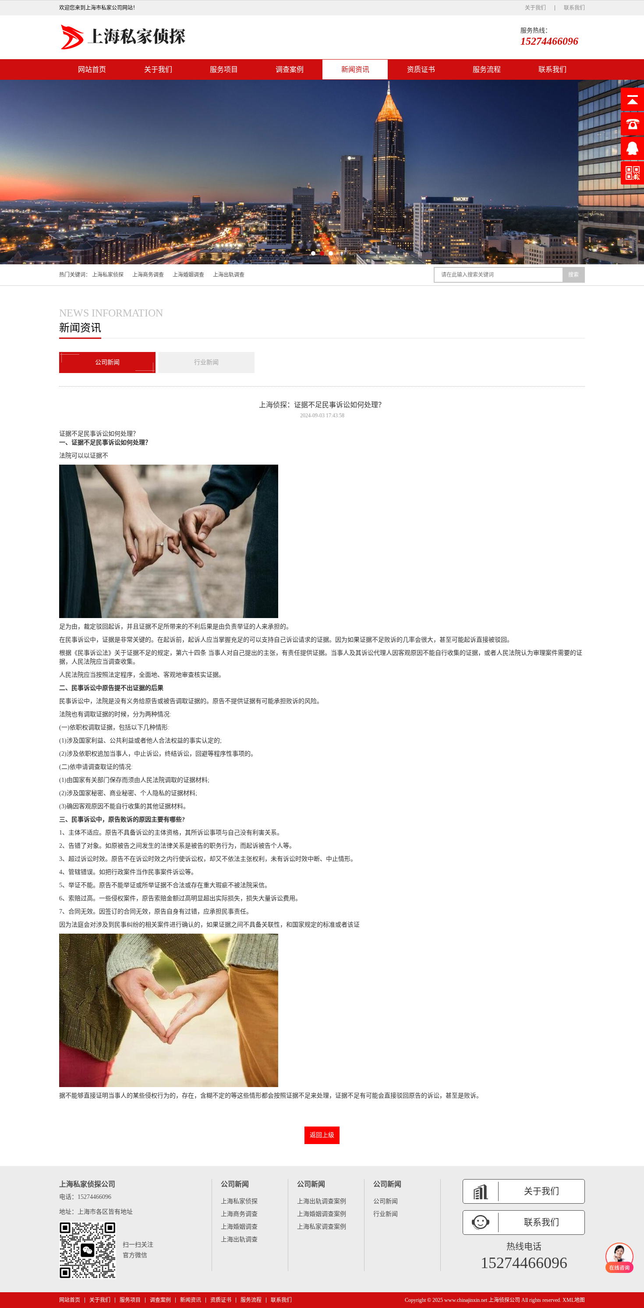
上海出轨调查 (228, 275)
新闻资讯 (355, 69)
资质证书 (421, 69)
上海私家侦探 (108, 275)
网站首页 (92, 69)
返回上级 (322, 1135)
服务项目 (224, 69)
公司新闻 (107, 362)
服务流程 (487, 69)
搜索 (573, 275)
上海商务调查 (148, 275)
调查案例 (290, 69)
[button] (313, 253)
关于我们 (535, 8)
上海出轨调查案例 (321, 1201)
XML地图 (574, 1300)
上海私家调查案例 (321, 1226)
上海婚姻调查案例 (321, 1214)
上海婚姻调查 (188, 275)
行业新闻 (206, 362)
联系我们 (574, 8)
